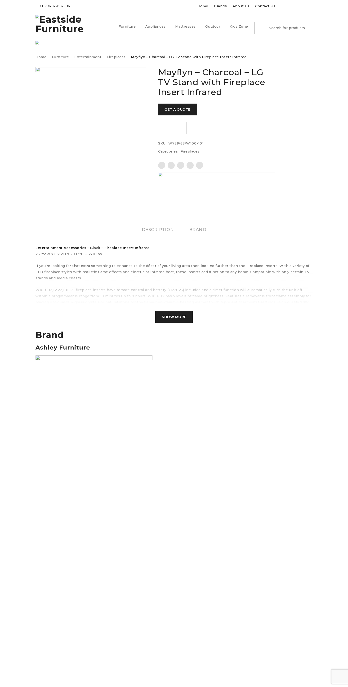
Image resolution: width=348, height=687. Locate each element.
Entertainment (88, 57)
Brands (220, 6)
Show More (174, 317)
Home (202, 6)
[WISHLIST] (164, 128)
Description (158, 229)
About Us (241, 6)
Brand (197, 229)
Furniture (60, 57)
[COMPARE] (181, 128)
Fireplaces (116, 57)
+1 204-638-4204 (54, 6)
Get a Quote (178, 109)
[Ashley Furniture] (216, 184)
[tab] (158, 230)
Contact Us (265, 6)
